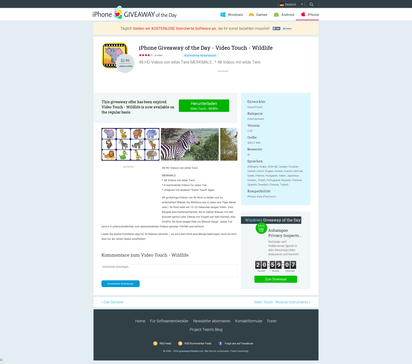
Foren (272, 321)
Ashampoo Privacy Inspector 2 (284, 233)
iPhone (313, 15)
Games (261, 15)
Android (287, 15)
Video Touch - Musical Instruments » (282, 302)
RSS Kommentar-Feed (198, 343)
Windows (235, 15)
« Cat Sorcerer (113, 302)
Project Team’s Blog (206, 329)
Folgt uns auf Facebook (239, 343)
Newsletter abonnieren (211, 321)
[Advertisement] (224, 80)
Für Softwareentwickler (169, 321)
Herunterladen (204, 105)
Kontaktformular (248, 321)
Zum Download (275, 279)
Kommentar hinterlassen (200, 55)
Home (140, 321)
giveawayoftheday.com (191, 351)
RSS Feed (165, 343)
